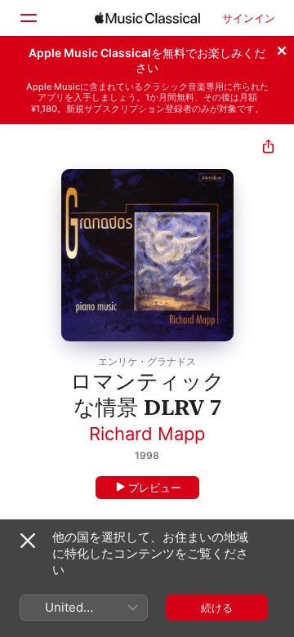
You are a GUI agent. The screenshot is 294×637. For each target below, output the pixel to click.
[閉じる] (282, 48)
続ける (217, 607)
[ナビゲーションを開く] (28, 18)
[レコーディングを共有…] (268, 148)
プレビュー (154, 487)
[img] (147, 18)
